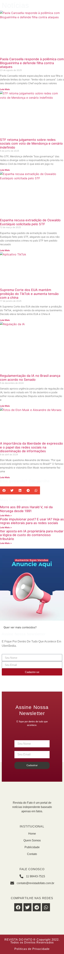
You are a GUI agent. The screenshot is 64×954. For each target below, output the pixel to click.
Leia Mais (5, 89)
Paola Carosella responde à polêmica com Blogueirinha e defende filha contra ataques (32, 63)
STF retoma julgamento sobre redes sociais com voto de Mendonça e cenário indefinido (31, 143)
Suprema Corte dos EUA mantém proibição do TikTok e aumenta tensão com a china (29, 293)
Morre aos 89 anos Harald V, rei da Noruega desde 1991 (26, 509)
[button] (4, 490)
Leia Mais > (6, 515)
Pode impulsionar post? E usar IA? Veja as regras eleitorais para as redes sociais (32, 521)
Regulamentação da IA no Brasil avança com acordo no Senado (30, 377)
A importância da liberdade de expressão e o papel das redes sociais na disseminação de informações (31, 447)
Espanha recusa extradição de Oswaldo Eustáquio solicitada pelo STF (30, 222)
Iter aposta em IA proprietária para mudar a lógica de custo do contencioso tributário (31, 535)
